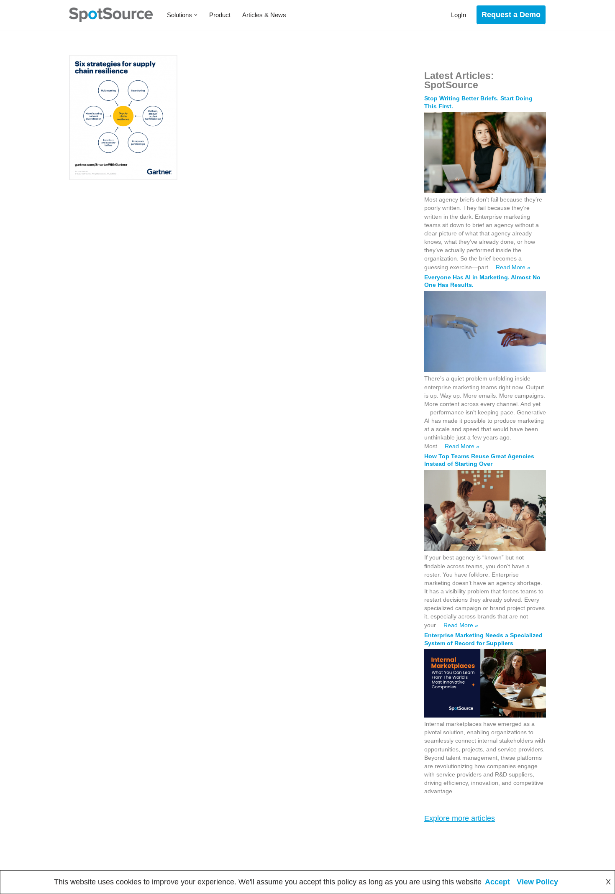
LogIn (458, 14)
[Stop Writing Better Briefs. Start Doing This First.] (485, 191)
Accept (497, 882)
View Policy (537, 882)
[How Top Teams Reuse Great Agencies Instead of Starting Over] (485, 549)
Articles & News (264, 14)
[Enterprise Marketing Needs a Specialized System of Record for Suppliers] (485, 715)
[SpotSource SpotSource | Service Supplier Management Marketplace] (111, 15)
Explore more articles (459, 818)
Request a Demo (511, 14)
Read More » (513, 267)
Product (220, 14)
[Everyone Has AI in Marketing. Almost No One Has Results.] (485, 370)
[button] (195, 15)
